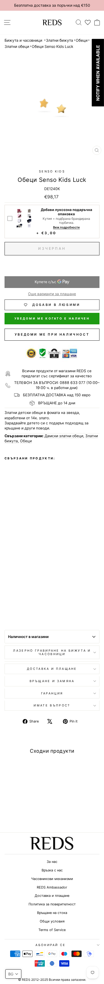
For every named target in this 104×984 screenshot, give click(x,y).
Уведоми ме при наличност (52, 334)
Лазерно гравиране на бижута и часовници (52, 652)
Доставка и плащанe (52, 669)
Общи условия (52, 921)
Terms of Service (52, 930)
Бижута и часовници (23, 40)
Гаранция (52, 693)
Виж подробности (66, 227)
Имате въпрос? (52, 705)
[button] (13, 974)
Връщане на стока (52, 913)
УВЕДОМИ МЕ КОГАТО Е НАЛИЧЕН (52, 318)
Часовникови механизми (52, 879)
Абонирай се (50, 945)
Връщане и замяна (52, 681)
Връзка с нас (52, 870)
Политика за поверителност (52, 904)
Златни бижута (59, 40)
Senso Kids (52, 171)
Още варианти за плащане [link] (52, 294)
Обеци (81, 40)
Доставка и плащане (52, 896)
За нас (52, 862)
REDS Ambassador (52, 887)
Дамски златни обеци (64, 436)
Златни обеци (17, 46)
